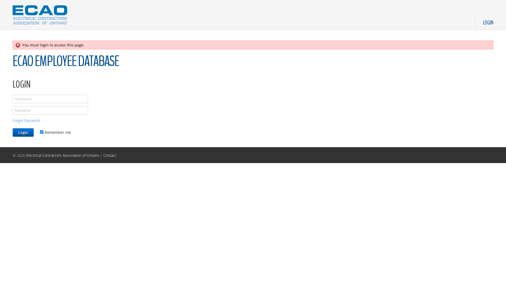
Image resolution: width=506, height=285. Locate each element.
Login (488, 23)
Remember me (58, 132)
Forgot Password (26, 120)
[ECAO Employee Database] (40, 14)
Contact (109, 155)
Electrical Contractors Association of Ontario (62, 155)
